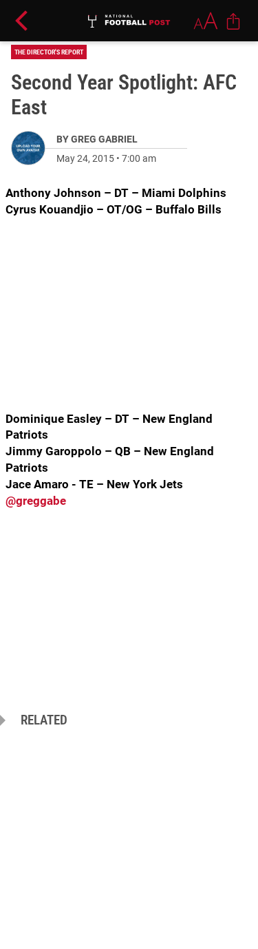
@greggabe (36, 501)
